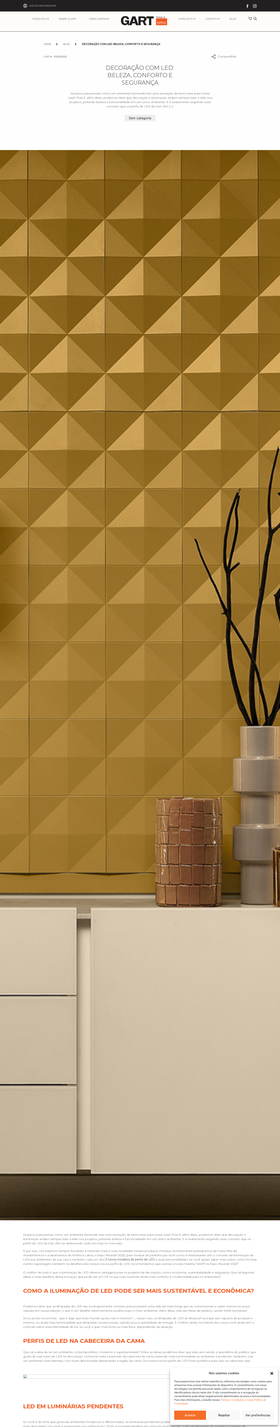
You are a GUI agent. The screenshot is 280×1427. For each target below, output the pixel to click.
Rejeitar (224, 1415)
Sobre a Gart (67, 18)
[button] (272, 1373)
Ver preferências (257, 1415)
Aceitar (190, 1415)
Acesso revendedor (42, 5)
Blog (233, 18)
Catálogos (185, 18)
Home (47, 44)
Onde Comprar (99, 18)
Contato (211, 18)
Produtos (39, 18)
